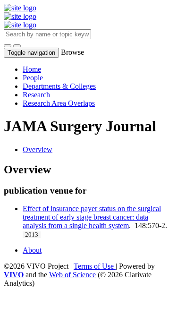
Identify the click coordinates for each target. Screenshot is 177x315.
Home (32, 69)
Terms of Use (95, 266)
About (32, 250)
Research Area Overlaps (59, 103)
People (33, 78)
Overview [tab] (37, 149)
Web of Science (72, 275)
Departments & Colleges (59, 86)
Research (36, 95)
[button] (7, 45)
